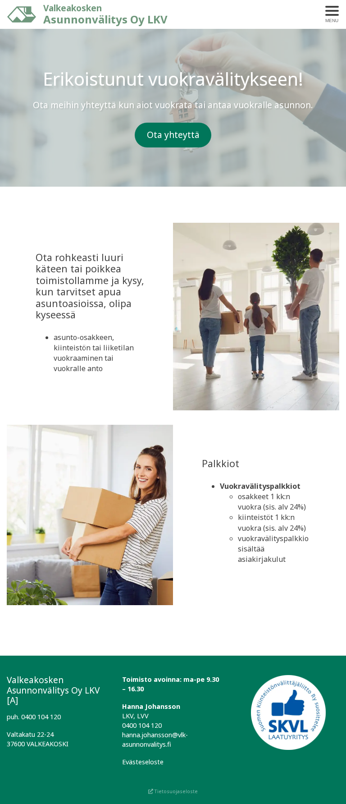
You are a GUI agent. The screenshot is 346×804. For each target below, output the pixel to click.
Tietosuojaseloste (175, 791)
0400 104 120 (142, 725)
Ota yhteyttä (173, 135)
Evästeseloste (143, 762)
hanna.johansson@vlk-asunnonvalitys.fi (155, 739)
